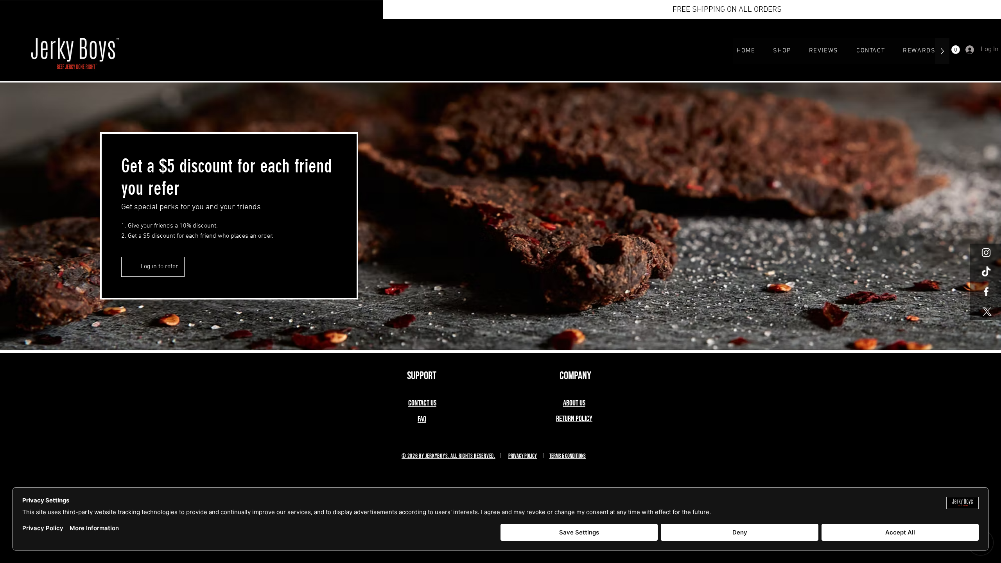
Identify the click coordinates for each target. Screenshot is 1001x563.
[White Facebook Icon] (986, 292)
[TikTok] (986, 272)
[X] (986, 311)
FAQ (422, 419)
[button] (955, 49)
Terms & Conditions (567, 456)
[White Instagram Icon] (986, 252)
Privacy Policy (522, 456)
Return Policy (574, 418)
